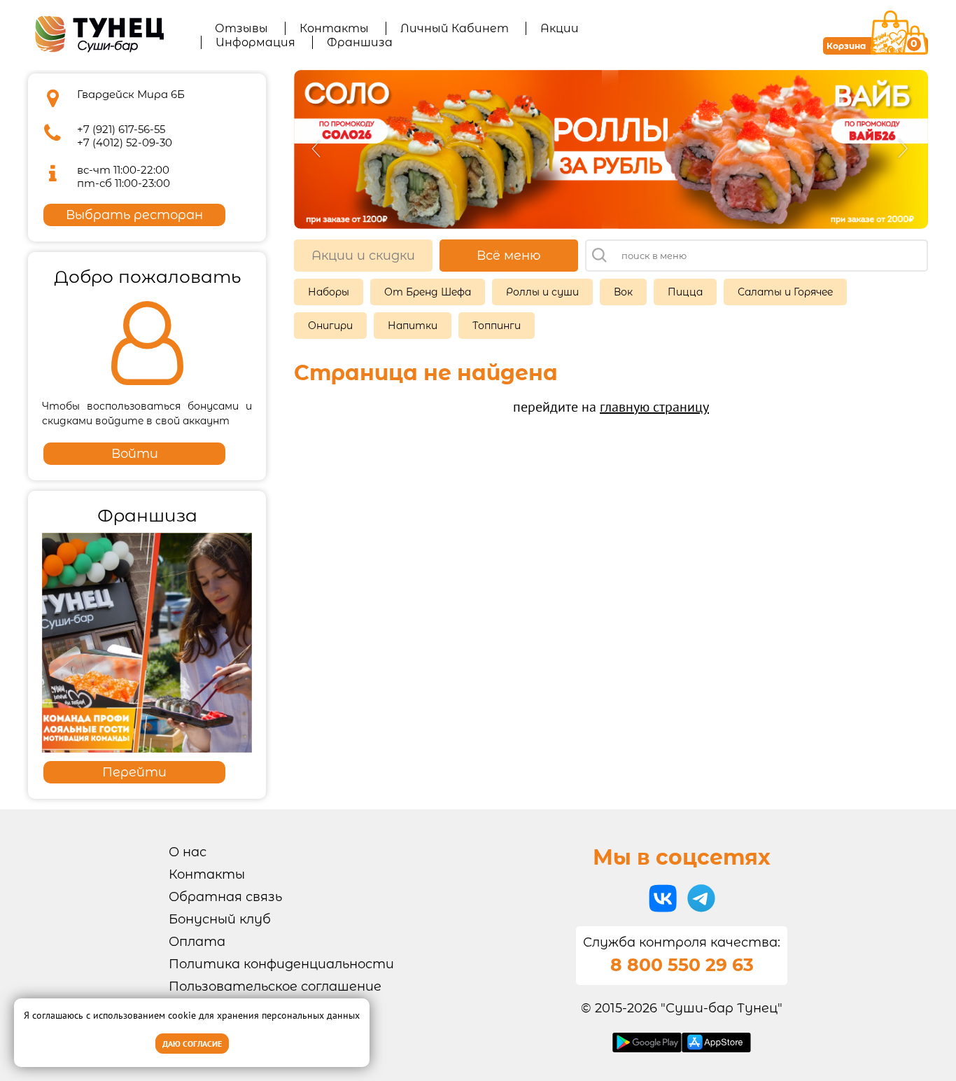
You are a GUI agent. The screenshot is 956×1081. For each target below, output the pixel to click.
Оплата (197, 941)
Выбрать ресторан (134, 215)
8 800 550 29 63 (682, 964)
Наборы (328, 292)
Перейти (134, 772)
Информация (255, 42)
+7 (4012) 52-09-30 (124, 142)
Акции (559, 28)
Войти (134, 453)
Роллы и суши (542, 292)
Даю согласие (192, 1043)
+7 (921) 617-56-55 (121, 129)
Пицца (685, 292)
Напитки (412, 325)
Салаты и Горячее (785, 292)
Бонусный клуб (220, 919)
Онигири (330, 325)
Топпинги (496, 325)
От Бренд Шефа (427, 292)
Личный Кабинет (454, 28)
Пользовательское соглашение (275, 986)
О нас (187, 852)
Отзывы (241, 28)
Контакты (334, 28)
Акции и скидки (363, 255)
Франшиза (360, 42)
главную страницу (654, 407)
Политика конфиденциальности (281, 964)
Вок (623, 292)
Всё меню (509, 255)
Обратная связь (225, 897)
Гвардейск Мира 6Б (131, 94)
